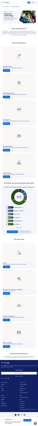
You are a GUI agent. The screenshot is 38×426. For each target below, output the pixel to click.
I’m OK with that (27, 420)
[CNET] (15, 415)
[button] (35, 423)
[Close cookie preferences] (36, 418)
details (10, 423)
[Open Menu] (36, 2)
